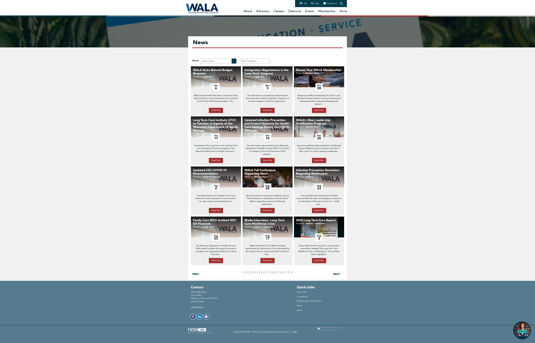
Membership (326, 11)
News (299, 305)
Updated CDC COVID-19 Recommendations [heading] (210, 172)
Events (309, 11)
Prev (195, 274)
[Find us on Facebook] (193, 316)
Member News (312, 73)
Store (343, 11)
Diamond (294, 11)
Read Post (215, 110)
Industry (309, 177)
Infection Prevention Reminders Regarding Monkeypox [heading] (318, 172)
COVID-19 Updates (263, 133)
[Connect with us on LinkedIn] (199, 316)
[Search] (234, 61)
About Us (301, 291)
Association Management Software (200, 332)
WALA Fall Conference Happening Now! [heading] (260, 172)
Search (195, 60)
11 (286, 272)
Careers (279, 11)
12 (291, 272)
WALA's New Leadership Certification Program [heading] (313, 122)
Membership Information (309, 301)
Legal (294, 331)
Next (336, 274)
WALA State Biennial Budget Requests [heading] (212, 71)
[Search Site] (341, 3)
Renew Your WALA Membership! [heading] (319, 70)
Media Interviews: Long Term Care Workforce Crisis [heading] (265, 222)
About (248, 11)
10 (281, 272)
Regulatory (207, 133)
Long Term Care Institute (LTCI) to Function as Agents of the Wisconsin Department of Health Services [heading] (215, 125)
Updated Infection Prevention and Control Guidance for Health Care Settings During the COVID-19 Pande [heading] (267, 125)
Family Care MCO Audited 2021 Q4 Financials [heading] (214, 222)
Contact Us (302, 296)
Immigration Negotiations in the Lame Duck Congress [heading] (267, 71)
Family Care (208, 227)
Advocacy (263, 11)
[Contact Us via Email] (206, 316)
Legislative (207, 76)
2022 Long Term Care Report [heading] (316, 220)
